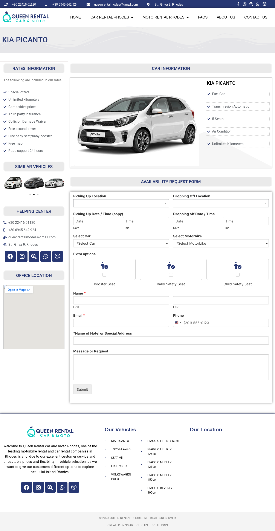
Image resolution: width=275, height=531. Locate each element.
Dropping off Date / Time (194, 214)
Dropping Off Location (191, 196)
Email (79, 315)
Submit (82, 389)
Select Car (82, 236)
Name (79, 293)
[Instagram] (22, 256)
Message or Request (90, 351)
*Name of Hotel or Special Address (102, 333)
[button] (8, 183)
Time (126, 228)
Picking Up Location (89, 196)
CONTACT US (255, 17)
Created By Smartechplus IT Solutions (137, 525)
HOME (75, 17)
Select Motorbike (187, 236)
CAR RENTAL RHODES (109, 17)
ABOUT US (226, 17)
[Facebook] (10, 256)
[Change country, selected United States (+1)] (177, 323)
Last (176, 307)
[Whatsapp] (45, 256)
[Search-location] (34, 256)
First (76, 307)
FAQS (203, 17)
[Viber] (57, 256)
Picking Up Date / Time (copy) (98, 214)
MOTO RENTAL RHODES (163, 17)
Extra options (84, 254)
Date (76, 228)
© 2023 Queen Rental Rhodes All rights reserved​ (137, 518)
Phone (178, 315)
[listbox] (121, 203)
